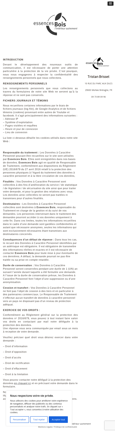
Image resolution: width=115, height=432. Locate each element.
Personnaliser (19, 419)
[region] (39, 408)
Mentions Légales (45, 427)
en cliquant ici (22, 383)
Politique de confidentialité (65, 427)
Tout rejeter (39, 419)
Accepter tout (58, 419)
